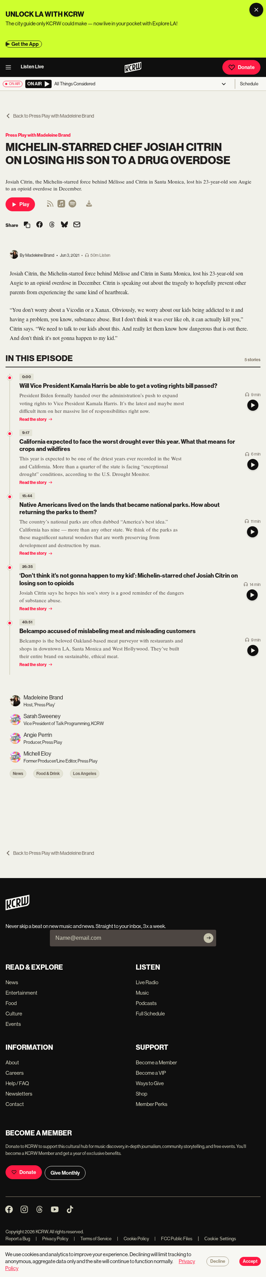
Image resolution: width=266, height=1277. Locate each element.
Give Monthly (65, 1173)
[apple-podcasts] (61, 206)
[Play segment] (252, 405)
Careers (15, 1073)
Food (11, 1003)
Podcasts (146, 1003)
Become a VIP (151, 1073)
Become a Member (156, 1062)
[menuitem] (89, 204)
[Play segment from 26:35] (9, 567)
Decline (217, 1261)
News (18, 773)
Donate (246, 67)
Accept (250, 1261)
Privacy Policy (52, 1238)
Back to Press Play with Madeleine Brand (53, 116)
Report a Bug (18, 1238)
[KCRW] (17, 908)
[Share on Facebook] (39, 225)
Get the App (25, 44)
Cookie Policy (133, 1238)
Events (13, 1024)
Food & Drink (48, 773)
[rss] (50, 206)
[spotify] (72, 206)
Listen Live (32, 67)
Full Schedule (150, 1013)
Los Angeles (84, 773)
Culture (14, 1013)
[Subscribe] (208, 938)
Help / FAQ (17, 1083)
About (12, 1062)
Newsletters (19, 1094)
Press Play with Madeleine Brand (38, 135)
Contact (15, 1104)
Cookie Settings (220, 1238)
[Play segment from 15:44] (9, 496)
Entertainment (21, 993)
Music (142, 993)
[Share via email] (76, 225)
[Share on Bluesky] (64, 225)
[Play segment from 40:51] (9, 623)
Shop (141, 1094)
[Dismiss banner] (256, 10)
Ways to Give (150, 1083)
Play (24, 204)
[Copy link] (27, 225)
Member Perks (151, 1104)
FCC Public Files (173, 1238)
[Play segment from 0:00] (9, 377)
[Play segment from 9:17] (9, 433)
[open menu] (10, 67)
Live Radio (147, 982)
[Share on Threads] (51, 225)
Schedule (249, 83)
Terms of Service (93, 1238)
